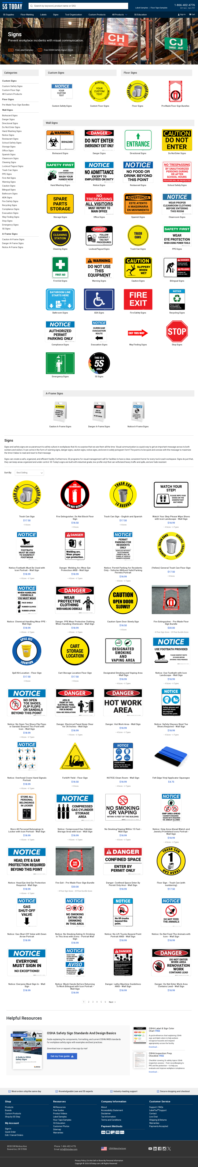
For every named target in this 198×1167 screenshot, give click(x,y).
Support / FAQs (156, 1107)
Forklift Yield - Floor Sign (75, 778)
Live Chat (153, 1117)
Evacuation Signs (10, 213)
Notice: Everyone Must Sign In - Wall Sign (26, 985)
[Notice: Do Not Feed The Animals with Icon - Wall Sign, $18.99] (171, 912)
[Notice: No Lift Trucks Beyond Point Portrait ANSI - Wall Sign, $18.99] (123, 912)
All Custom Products (12, 94)
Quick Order (10, 1132)
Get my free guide (60, 1056)
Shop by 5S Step (12, 1117)
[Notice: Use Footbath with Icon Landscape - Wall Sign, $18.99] (171, 650)
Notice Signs (8, 135)
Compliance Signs (10, 209)
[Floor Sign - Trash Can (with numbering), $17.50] (171, 860)
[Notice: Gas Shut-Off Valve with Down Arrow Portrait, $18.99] (27, 912)
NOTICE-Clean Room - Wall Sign (123, 778)
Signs (55, 14)
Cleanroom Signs (10, 158)
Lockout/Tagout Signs (12, 166)
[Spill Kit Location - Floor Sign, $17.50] (27, 650)
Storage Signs (9, 146)
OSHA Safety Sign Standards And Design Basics (81, 1033)
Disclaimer (106, 1113)
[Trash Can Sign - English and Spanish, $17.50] (123, 494)
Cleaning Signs (9, 162)
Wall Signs (7, 110)
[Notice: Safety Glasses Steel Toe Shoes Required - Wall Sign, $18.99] (171, 702)
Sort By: (8, 472)
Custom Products (97, 14)
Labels (43, 14)
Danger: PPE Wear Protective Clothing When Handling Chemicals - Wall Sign (75, 622)
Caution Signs (8, 185)
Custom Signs (9, 81)
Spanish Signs (9, 154)
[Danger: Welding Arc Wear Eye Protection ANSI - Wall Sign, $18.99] (75, 545)
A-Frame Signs (10, 234)
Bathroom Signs (10, 193)
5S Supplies (8, 14)
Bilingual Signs (9, 189)
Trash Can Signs (10, 170)
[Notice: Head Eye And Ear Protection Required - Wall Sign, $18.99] (27, 860)
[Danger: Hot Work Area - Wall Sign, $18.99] (123, 702)
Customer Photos (61, 1126)
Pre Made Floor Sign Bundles (15, 104)
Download (153, 1047)
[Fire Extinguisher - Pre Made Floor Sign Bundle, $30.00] (171, 599)
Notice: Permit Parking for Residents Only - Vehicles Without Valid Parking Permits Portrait (123, 570)
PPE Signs (7, 174)
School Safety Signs (11, 142)
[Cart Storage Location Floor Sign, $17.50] (75, 650)
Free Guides (58, 1110)
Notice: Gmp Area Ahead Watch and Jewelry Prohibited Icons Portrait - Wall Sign (171, 831)
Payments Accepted (158, 1126)
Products (9, 1107)
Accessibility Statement (112, 1110)
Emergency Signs (10, 224)
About (104, 1107)
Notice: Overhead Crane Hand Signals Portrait (26, 779)
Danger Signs (8, 119)
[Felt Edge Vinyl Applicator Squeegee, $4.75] (171, 755)
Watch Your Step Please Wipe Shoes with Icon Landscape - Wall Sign (171, 517)
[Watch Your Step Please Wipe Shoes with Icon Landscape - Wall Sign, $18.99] (171, 494)
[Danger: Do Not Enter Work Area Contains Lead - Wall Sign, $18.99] (171, 962)
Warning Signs (9, 182)
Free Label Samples (24, 50)
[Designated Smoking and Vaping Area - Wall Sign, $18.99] (123, 650)
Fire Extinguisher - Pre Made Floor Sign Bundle (171, 622)
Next (111, 1002)
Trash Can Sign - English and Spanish (123, 516)
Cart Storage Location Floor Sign (75, 673)
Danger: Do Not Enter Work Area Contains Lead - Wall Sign (171, 985)
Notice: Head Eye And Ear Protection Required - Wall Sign (27, 884)
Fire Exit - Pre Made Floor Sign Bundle (75, 883)
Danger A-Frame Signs (13, 243)
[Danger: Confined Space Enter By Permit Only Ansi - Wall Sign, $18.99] (123, 860)
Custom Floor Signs (99, 106)
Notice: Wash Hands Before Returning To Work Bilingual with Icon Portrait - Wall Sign (75, 986)
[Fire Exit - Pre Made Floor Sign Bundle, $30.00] (75, 860)
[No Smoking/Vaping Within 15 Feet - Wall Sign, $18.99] (123, 807)
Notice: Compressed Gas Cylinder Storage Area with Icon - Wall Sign (75, 830)
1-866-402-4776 (184, 5)
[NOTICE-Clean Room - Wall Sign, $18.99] (123, 755)
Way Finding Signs (10, 217)
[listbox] (29, 473)
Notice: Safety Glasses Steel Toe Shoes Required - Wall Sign (171, 725)
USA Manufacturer (117, 1148)
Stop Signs (7, 221)
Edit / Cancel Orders (14, 1135)
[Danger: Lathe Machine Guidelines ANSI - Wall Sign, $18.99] (123, 962)
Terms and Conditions (111, 1120)
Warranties (58, 1132)
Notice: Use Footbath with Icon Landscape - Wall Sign (171, 674)
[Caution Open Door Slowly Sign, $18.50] (123, 599)
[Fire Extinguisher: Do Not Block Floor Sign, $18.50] (75, 494)
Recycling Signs (9, 205)
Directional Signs (10, 123)
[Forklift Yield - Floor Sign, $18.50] (75, 755)
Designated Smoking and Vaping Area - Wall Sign (122, 674)
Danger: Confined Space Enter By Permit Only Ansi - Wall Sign (123, 884)
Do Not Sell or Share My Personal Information (105, 1161)
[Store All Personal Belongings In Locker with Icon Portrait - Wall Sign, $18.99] (27, 807)
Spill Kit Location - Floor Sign (27, 673)
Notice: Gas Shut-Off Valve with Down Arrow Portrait (26, 935)
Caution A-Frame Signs (13, 239)
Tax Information (108, 1117)
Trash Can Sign (27, 516)
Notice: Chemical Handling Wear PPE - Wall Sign (27, 622)
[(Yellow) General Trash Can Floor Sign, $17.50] (171, 545)
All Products (118, 14)
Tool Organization (73, 14)
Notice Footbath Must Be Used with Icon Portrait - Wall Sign (27, 569)
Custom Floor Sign (11, 90)
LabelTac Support (158, 1110)
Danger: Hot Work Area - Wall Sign (123, 724)
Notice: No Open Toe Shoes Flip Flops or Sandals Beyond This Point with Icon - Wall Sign (27, 726)
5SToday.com (94, 1164)
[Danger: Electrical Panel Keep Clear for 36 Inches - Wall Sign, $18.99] (75, 702)
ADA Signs (7, 197)
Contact (153, 1113)
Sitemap (57, 1129)
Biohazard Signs (10, 115)
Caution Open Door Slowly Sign (123, 621)
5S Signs (6, 228)
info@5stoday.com (68, 1149)
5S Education (140, 14)
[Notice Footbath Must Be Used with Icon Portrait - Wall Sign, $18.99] (27, 545)
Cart (193, 14)
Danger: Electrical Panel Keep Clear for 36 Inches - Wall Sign (75, 725)
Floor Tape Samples (159, 8)
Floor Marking (27, 14)
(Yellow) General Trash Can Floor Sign (171, 568)
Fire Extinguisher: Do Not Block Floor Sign (75, 517)
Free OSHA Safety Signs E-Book (58, 50)
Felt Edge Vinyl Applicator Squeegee (171, 778)
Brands (8, 1110)
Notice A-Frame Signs (12, 247)
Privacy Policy (80, 1161)
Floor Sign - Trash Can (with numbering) (171, 884)
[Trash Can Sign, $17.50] (27, 494)
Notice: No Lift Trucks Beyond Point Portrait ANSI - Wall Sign (123, 935)
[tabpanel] (158, 1037)
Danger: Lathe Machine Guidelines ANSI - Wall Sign (123, 985)
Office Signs (8, 150)
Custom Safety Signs (12, 86)
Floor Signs (8, 99)
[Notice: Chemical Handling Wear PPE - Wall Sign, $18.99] (27, 599)
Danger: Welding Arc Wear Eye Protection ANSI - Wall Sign (75, 569)
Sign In (183, 14)
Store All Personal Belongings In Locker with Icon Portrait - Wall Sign (26, 830)
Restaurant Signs (10, 139)
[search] (78, 6)
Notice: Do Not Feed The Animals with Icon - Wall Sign (171, 935)
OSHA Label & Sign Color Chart (161, 1029)
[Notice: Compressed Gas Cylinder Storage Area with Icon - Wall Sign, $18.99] (75, 807)
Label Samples (141, 8)
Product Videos (60, 1113)
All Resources (59, 1107)
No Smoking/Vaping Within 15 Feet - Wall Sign (123, 830)
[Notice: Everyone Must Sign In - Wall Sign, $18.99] (27, 962)
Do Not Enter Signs (11, 127)
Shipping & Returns (158, 1120)
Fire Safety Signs (10, 201)
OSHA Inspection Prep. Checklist (160, 1054)
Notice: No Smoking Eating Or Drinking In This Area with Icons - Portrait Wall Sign (75, 936)
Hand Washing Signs (12, 131)
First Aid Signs (9, 178)
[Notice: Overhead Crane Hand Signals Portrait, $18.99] (27, 755)
